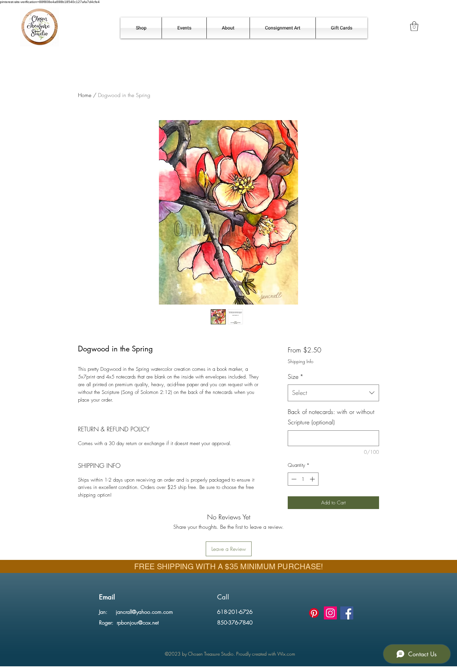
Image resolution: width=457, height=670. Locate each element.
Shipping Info (300, 361)
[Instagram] (330, 612)
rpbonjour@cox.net (138, 622)
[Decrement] (293, 479)
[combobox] (333, 393)
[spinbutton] (302, 479)
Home (84, 95)
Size (295, 376)
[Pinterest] (314, 612)
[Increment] (312, 479)
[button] (414, 26)
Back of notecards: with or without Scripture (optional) (331, 417)
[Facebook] (346, 612)
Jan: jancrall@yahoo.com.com (136, 611)
